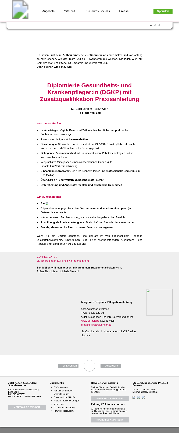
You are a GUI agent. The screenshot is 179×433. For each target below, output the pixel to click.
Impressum (59, 404)
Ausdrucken (112, 365)
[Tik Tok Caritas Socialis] (45, 26)
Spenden (163, 11)
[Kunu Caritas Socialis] (99, 429)
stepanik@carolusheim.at (96, 324)
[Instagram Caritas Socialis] (27, 26)
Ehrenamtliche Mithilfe (64, 397)
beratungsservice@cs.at (145, 392)
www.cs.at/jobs (90, 320)
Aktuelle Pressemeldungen (66, 401)
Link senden (70, 365)
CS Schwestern (61, 387)
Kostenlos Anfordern (110, 398)
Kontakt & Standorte (63, 391)
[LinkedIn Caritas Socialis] (33, 26)
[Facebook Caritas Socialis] (14, 26)
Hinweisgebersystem (64, 411)
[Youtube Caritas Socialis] (20, 26)
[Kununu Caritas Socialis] (40, 26)
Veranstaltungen (61, 394)
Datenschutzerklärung (64, 407)
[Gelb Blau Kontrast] (168, 27)
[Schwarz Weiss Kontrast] (164, 27)
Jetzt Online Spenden (27, 407)
